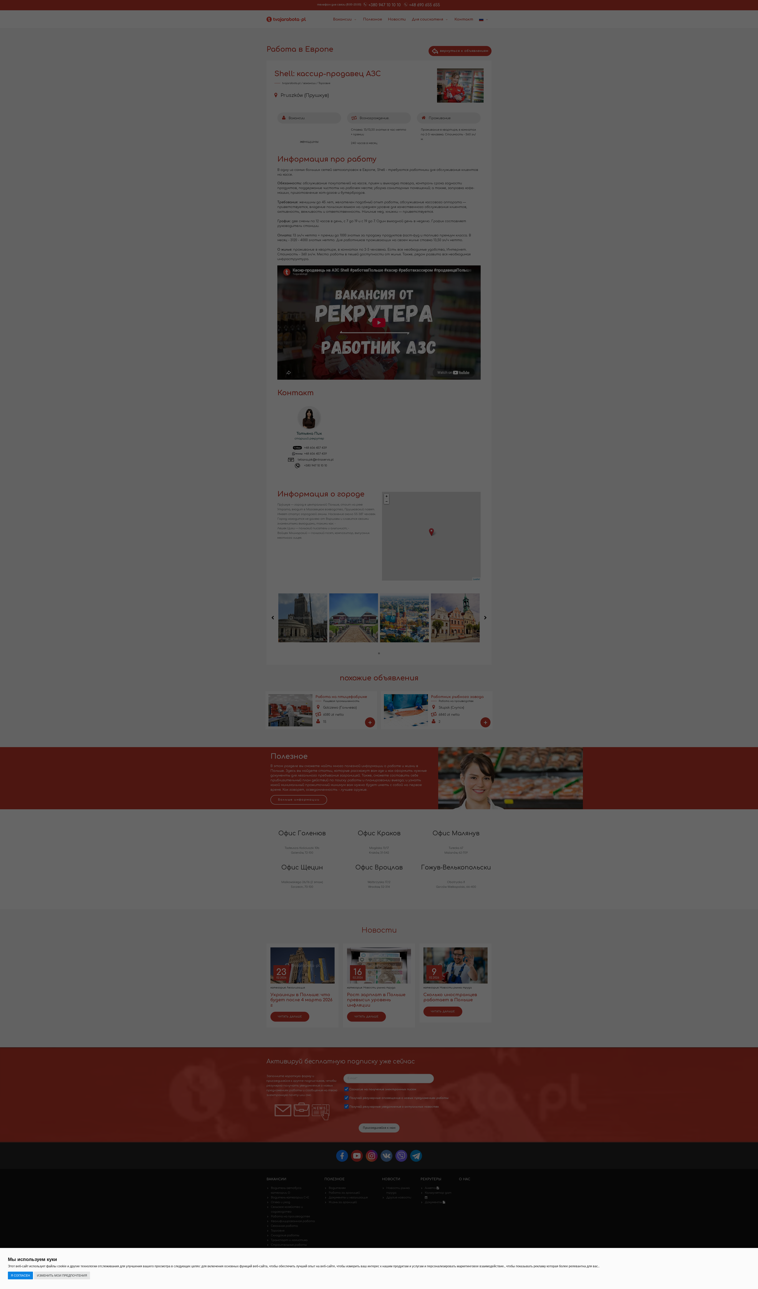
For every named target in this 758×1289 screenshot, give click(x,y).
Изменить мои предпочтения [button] (62, 1275)
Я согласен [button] (20, 1275)
